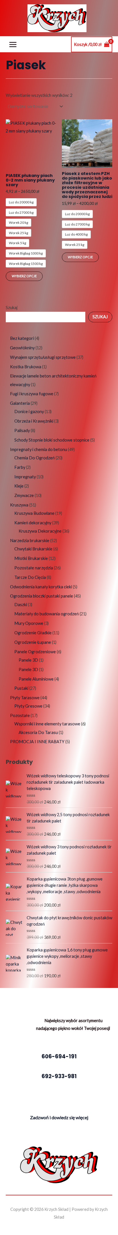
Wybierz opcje (24, 276)
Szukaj (11, 307)
